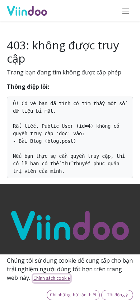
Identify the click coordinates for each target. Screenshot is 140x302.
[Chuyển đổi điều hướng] (125, 11)
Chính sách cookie (51, 278)
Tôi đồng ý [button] (117, 295)
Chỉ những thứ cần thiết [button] (73, 295)
